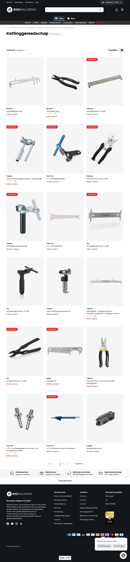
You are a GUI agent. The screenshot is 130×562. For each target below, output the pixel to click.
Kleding (44, 23)
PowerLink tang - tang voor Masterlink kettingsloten (101, 382)
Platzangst (109, 496)
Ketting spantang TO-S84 (16, 381)
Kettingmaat (51, 381)
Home (8, 28)
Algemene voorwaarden (89, 516)
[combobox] (74, 9)
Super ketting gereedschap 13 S (59, 311)
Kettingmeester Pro (94, 448)
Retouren (57, 508)
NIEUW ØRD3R (110, 504)
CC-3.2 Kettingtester (55, 246)
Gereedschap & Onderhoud (35, 28)
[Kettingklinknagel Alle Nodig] (24, 216)
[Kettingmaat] (65, 351)
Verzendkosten (60, 504)
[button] (122, 9)
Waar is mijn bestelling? (63, 496)
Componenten (55, 23)
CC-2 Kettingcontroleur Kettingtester (61, 448)
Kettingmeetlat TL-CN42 (96, 111)
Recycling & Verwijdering (63, 523)
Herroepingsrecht (86, 512)
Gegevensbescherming (89, 508)
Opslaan (9, 2)
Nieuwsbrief (29, 2)
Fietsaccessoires (18, 28)
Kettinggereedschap (67, 28)
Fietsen (27, 23)
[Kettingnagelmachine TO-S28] (24, 281)
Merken (91, 23)
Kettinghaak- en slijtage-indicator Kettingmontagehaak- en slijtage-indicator (103, 312)
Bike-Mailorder (15, 546)
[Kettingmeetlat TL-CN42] (105, 81)
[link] (48, 463)
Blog (37, 2)
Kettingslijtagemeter (14, 111)
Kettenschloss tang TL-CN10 (97, 179)
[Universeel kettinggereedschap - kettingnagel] (24, 149)
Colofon (83, 504)
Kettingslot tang (53, 111)
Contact (57, 519)
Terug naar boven (65, 481)
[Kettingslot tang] (65, 81)
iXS (106, 500)
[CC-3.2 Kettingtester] (65, 216)
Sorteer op (10, 50)
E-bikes (36, 23)
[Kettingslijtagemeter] (24, 81)
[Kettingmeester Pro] (105, 418)
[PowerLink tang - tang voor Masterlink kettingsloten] (105, 351)
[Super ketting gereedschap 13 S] (65, 281)
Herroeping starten (87, 519)
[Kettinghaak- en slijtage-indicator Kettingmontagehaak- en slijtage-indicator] (105, 281)
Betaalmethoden (60, 500)
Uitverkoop (101, 23)
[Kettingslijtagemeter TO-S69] (105, 216)
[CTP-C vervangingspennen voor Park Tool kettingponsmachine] (24, 418)
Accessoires (68, 23)
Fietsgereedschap (52, 28)
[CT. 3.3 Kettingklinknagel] (65, 149)
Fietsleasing (19, 2)
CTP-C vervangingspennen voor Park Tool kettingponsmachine (22, 449)
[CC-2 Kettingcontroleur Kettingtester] (65, 418)
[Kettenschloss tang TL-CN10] (105, 149)
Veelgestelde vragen (62, 516)
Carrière (83, 500)
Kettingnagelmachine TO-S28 (17, 311)
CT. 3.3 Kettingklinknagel (56, 179)
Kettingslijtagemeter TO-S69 (98, 246)
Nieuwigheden (80, 23)
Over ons (83, 496)
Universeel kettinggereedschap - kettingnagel (24, 179)
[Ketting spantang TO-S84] (24, 351)
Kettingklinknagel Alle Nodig (16, 246)
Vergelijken (112, 50)
